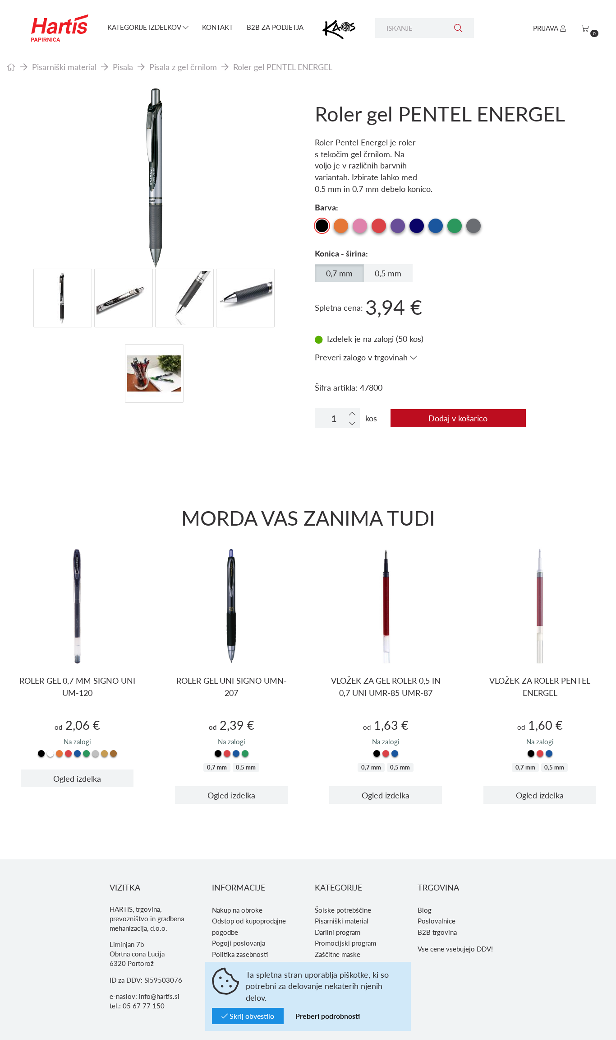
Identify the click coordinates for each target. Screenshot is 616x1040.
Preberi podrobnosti (327, 1016)
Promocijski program (345, 942)
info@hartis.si (159, 996)
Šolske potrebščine (343, 909)
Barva (325, 207)
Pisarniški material (64, 66)
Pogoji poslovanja (238, 942)
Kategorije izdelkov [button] (145, 27)
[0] (585, 28)
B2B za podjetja (275, 27)
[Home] (11, 66)
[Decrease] (352, 423)
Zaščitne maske (337, 954)
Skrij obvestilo (251, 1016)
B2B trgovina (437, 932)
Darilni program (337, 932)
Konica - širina (340, 253)
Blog (425, 909)
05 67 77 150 (144, 1005)
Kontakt (217, 27)
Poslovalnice (436, 920)
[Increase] (352, 413)
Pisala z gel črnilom (183, 66)
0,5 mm (388, 273)
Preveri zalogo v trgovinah (362, 357)
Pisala (123, 66)
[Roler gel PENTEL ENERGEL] (154, 178)
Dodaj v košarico (457, 418)
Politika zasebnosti (240, 954)
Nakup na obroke (237, 909)
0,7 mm (339, 273)
